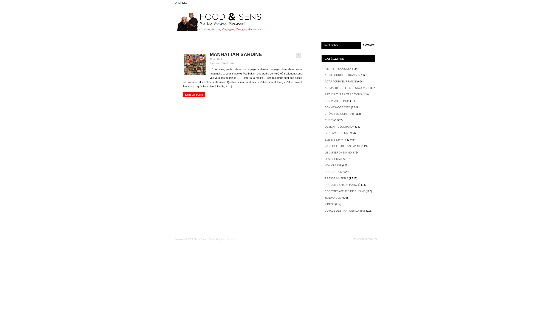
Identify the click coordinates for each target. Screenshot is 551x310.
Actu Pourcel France (341, 81)
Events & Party (336, 139)
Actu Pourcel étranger (342, 75)
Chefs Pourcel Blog (203, 239)
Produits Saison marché (343, 184)
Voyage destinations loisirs (345, 210)
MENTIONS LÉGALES (365, 239)
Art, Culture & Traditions (343, 94)
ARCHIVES (181, 3)
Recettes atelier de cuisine (345, 191)
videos (329, 204)
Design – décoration (339, 126)
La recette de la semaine (343, 146)
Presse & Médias (336, 178)
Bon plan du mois (337, 100)
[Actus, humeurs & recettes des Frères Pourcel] (219, 30)
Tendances (333, 197)
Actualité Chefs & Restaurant (347, 88)
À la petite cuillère (339, 68)
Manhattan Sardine (236, 54)
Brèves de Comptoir (339, 113)
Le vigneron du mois (339, 152)
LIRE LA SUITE (194, 94)
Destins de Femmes (338, 133)
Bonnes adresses (337, 107)
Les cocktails (335, 159)
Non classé (333, 165)
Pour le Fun (228, 63)
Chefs (329, 120)
